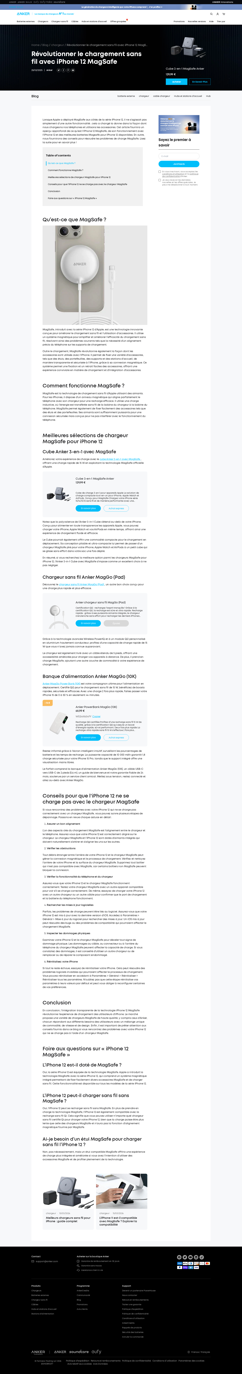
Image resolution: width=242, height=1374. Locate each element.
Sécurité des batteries (132, 1332)
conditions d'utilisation (173, 174)
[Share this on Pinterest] (68, 70)
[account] (217, 14)
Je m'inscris (179, 164)
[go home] (51, 14)
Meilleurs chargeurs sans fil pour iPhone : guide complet (68, 1219)
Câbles (34, 1304)
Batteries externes (40, 1295)
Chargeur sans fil (39, 1300)
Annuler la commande (133, 1337)
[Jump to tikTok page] (201, 1257)
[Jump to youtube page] (190, 1257)
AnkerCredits (83, 1290)
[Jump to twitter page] (185, 1257)
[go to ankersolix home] (16, 7)
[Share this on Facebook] (63, 70)
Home (35, 45)
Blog (45, 45)
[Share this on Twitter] (59, 70)
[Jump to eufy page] (96, 1352)
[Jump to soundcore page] (79, 1352)
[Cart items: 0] (223, 14)
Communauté (83, 1295)
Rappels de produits (132, 1327)
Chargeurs (36, 1290)
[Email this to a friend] (73, 70)
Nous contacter (129, 1295)
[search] (211, 14)
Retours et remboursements (135, 1300)
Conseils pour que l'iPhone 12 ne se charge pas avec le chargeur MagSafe (87, 184)
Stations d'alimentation (42, 1313)
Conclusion (54, 191)
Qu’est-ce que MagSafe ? (61, 163)
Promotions (82, 1304)
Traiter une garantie (131, 1304)
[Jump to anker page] (38, 1352)
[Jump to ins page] (196, 1257)
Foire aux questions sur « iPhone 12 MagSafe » (72, 198)
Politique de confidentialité (135, 1313)
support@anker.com (47, 1261)
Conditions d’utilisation (164, 1360)
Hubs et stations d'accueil (44, 1309)
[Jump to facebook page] (179, 1257)
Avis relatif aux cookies (79, 1363)
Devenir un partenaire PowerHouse (139, 1290)
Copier (96, 716)
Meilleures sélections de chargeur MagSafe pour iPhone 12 (79, 177)
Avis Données (100, 1363)
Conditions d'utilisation (133, 1318)
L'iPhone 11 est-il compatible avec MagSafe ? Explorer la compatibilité (118, 1221)
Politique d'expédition (132, 1309)
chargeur (57, 45)
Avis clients (82, 1309)
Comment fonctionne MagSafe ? (65, 170)
